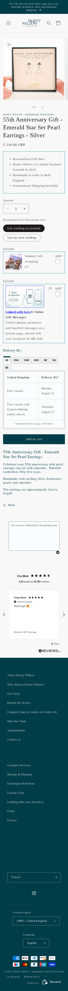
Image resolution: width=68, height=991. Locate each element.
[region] (34, 615)
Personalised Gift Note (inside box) (24, 219)
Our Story (13, 693)
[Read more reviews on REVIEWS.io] (49, 651)
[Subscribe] (56, 877)
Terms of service (36, 983)
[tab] (7, 360)
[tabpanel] (34, 400)
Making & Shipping (19, 774)
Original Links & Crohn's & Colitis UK (32, 712)
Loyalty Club (15, 792)
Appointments (16, 730)
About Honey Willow (20, 675)
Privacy (12, 820)
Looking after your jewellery (25, 802)
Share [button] (11, 504)
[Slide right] (43, 107)
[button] (8, 23)
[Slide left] (25, 107)
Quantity (8, 200)
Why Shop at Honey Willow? (25, 684)
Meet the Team (16, 721)
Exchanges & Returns (21, 783)
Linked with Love (18, 312)
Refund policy (32, 976)
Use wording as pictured (23, 228)
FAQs (11, 811)
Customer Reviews (19, 765)
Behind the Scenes (19, 702)
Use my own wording (21, 237)
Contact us (14, 739)
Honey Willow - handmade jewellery (34, 971)
